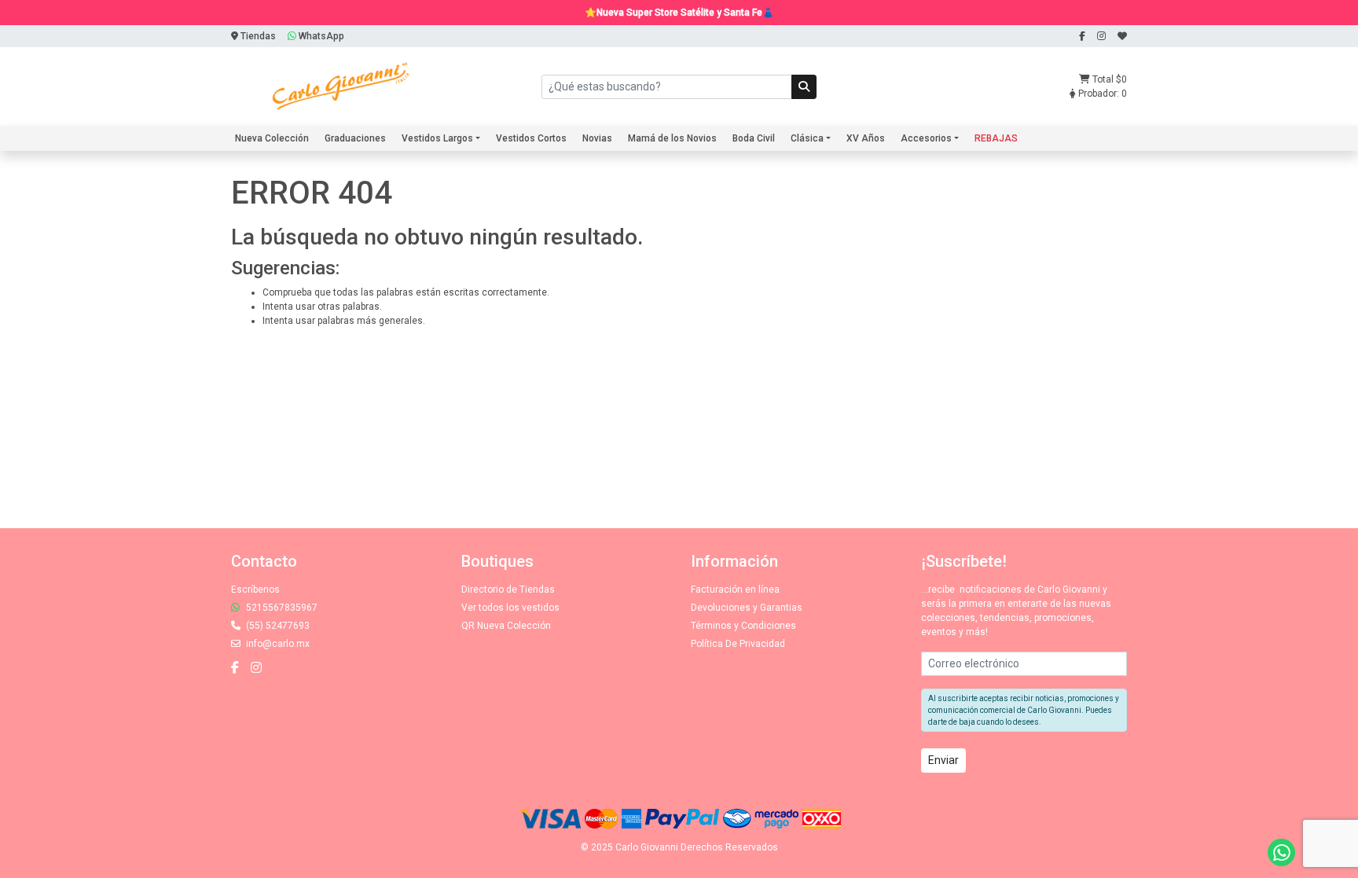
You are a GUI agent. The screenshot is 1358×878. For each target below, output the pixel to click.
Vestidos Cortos (531, 138)
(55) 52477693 (277, 625)
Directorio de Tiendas (508, 589)
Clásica (807, 138)
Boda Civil (753, 138)
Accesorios (926, 138)
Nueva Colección (272, 138)
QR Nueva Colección (506, 625)
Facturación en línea (735, 589)
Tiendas (257, 36)
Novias (597, 138)
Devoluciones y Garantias (746, 607)
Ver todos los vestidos (510, 607)
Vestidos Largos (437, 138)
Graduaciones (355, 138)
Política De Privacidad (738, 643)
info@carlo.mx (277, 643)
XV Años (865, 138)
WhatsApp (320, 36)
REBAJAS (996, 138)
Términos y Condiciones (743, 625)
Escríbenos (255, 589)
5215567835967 (280, 607)
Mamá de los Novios (672, 138)
